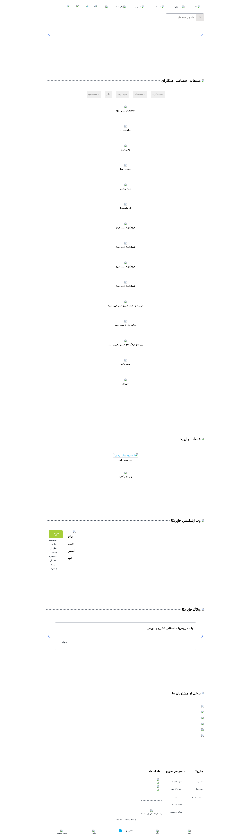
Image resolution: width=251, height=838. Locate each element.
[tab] (158, 94)
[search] (200, 17)
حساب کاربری (176, 789)
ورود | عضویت (177, 782)
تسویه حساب (177, 804)
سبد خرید (178, 797)
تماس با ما (198, 782)
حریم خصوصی (197, 797)
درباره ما (199, 789)
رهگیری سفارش (176, 812)
